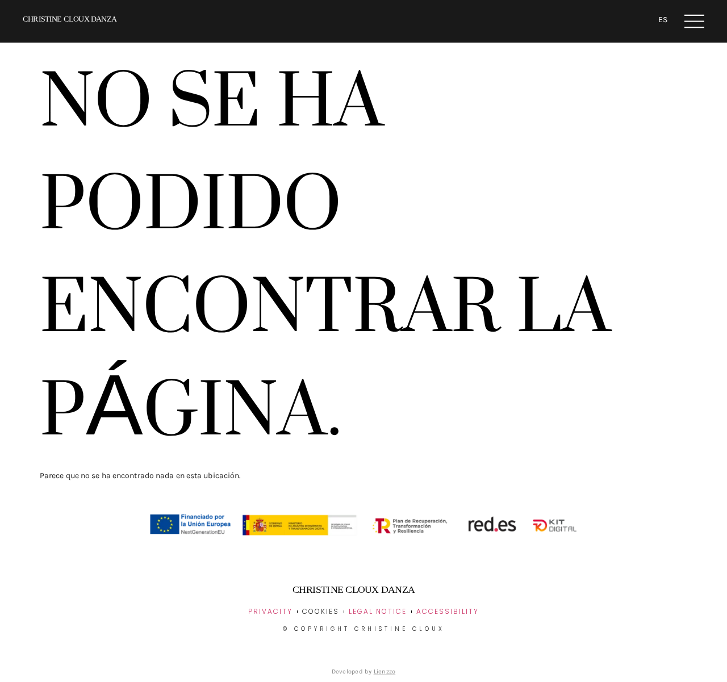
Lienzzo (385, 671)
